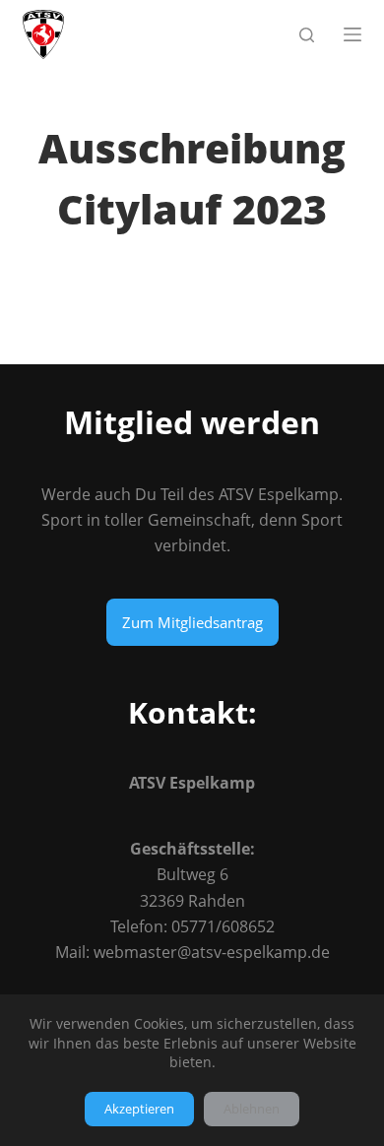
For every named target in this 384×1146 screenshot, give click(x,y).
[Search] (306, 35)
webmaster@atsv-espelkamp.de (212, 952)
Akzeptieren (139, 1108)
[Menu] (352, 34)
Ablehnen (252, 1108)
